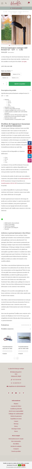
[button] (9, 45)
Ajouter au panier (19, 84)
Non (23, 465)
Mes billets (16, 444)
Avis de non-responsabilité (16, 411)
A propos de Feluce (16, 406)
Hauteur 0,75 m (16, 74)
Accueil (5, 11)
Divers (16, 426)
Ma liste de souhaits (16, 446)
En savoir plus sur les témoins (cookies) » (16, 467)
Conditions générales (16, 408)
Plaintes (16, 403)
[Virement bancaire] (16, 459)
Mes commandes (16, 441)
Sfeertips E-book (16, 428)
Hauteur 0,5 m (5, 74)
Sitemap (16, 423)
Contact (16, 421)
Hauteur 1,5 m (15, 77)
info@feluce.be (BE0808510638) (16, 386)
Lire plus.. (24, 61)
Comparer (16, 449)
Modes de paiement (16, 416)
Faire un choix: (6, 71)
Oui (19, 465)
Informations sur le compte (16, 439)
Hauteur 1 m (5, 77)
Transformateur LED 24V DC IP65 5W (7, 348)
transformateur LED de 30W (9, 183)
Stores (16, 431)
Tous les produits (16, 451)
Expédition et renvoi (16, 418)
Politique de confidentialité (16, 413)
